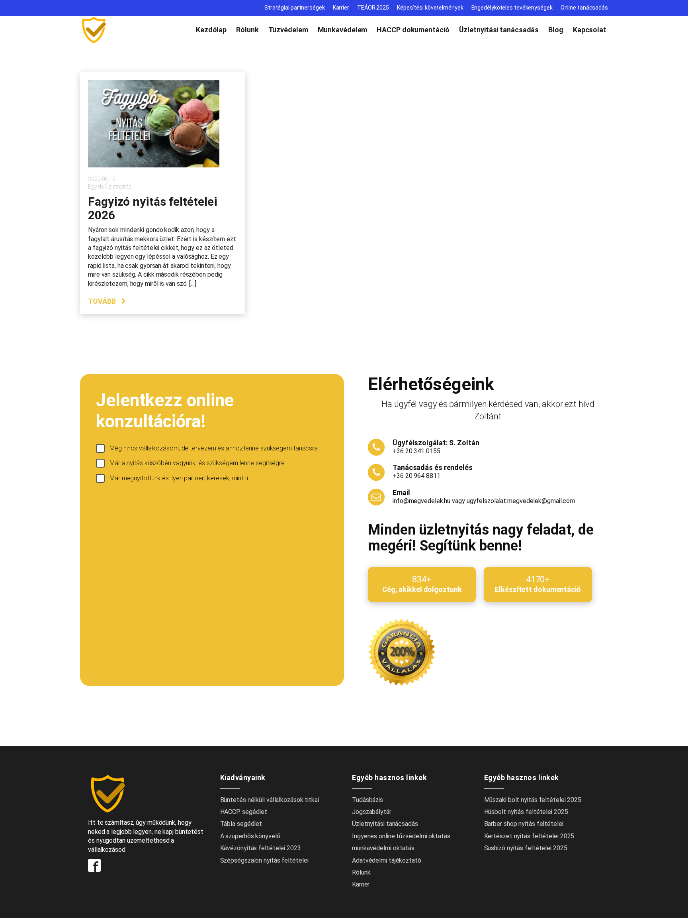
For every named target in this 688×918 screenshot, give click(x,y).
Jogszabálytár (371, 812)
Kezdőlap (211, 30)
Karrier (341, 7)
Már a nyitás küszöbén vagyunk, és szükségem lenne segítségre (197, 463)
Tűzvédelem (288, 30)
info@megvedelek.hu (421, 501)
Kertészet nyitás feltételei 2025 (529, 836)
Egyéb (95, 186)
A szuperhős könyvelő (250, 836)
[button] (107, 301)
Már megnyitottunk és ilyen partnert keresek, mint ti (178, 478)
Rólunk (247, 30)
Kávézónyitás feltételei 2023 (260, 848)
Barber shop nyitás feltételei (523, 824)
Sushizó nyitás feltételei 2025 (525, 848)
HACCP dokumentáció (413, 30)
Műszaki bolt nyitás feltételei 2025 (533, 800)
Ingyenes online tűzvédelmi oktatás (402, 836)
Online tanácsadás (584, 7)
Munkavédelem (342, 30)
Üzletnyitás (118, 186)
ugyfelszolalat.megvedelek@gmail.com (521, 501)
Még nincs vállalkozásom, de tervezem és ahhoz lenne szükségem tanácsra (213, 448)
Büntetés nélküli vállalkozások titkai (269, 800)
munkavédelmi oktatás (383, 848)
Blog (555, 30)
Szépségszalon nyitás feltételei (264, 860)
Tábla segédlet (241, 824)
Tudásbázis (367, 800)
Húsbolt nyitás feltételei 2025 (526, 812)
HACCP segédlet (244, 812)
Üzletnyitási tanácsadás (499, 30)
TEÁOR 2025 (373, 7)
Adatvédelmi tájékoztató (386, 860)
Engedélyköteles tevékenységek (512, 7)
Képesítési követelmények (430, 7)
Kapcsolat (589, 30)
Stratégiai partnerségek (294, 7)
